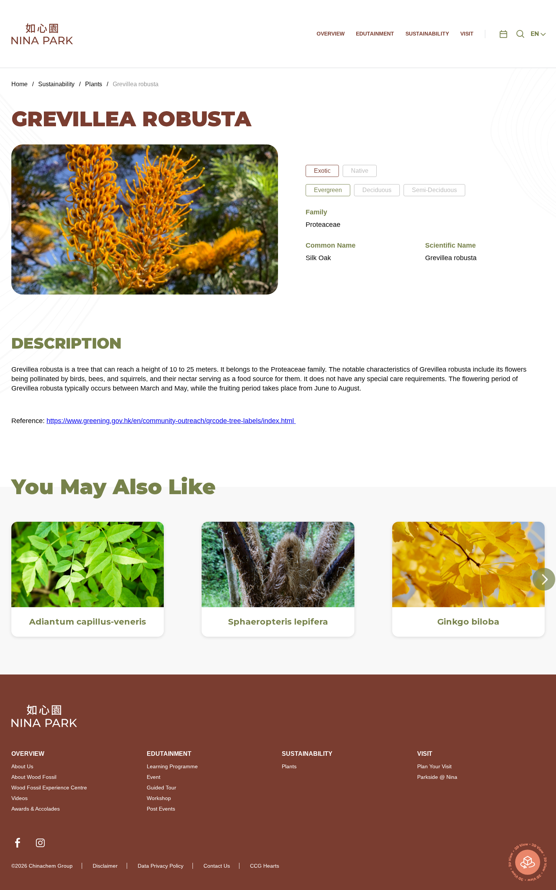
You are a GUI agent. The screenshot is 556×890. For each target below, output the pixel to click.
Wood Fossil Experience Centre (49, 788)
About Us (22, 766)
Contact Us (216, 866)
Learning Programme (172, 766)
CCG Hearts (264, 866)
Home (19, 84)
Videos (19, 798)
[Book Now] (503, 34)
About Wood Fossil (33, 777)
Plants (93, 84)
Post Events (161, 809)
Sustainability (56, 84)
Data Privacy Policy (160, 866)
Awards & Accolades (35, 809)
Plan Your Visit (434, 766)
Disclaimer (105, 866)
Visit (424, 753)
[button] (544, 579)
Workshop (159, 798)
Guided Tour (161, 788)
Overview (27, 753)
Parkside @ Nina (437, 777)
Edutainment (169, 753)
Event (153, 777)
